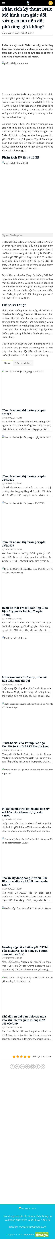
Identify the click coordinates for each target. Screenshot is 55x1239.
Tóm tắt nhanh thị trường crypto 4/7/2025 (24, 412)
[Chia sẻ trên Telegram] (42, 1066)
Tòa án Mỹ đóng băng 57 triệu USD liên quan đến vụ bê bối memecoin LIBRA (25, 881)
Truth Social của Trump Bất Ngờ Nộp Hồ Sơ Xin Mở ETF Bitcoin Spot (25, 744)
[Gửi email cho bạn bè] (22, 1066)
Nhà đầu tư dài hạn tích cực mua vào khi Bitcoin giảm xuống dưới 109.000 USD (24, 1020)
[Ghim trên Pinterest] (27, 1066)
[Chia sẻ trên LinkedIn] (32, 1066)
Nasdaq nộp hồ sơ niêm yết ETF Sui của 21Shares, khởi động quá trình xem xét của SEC (25, 950)
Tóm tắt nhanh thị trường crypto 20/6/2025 (24, 477)
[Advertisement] (27, 1106)
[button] (3, 3)
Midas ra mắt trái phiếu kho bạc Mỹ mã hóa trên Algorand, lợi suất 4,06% (26, 812)
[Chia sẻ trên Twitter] (17, 1066)
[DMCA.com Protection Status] (41, 1234)
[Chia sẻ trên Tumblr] (37, 1066)
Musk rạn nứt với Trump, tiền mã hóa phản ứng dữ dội (24, 678)
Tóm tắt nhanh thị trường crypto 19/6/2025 (24, 543)
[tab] (7, 363)
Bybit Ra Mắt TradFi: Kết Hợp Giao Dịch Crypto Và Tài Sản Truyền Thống (25, 611)
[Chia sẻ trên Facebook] (12, 1066)
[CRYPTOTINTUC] (28, 3)
